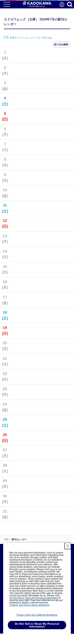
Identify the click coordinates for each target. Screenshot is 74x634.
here (52, 569)
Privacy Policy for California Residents (37, 615)
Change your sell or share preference (29, 605)
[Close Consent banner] (68, 546)
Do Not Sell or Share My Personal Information (33, 598)
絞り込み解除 (61, 44)
